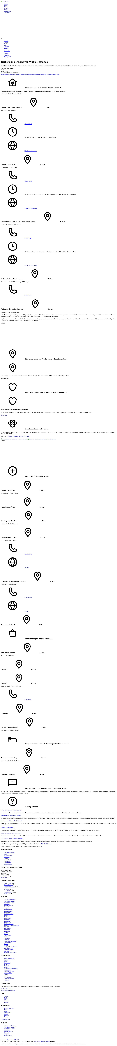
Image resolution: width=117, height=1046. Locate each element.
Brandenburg (7, 963)
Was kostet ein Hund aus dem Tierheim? (11, 815)
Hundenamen (7, 916)
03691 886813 (28, 699)
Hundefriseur (7, 912)
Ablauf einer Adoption (12, 436)
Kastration (6, 951)
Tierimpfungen (7, 935)
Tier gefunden (47, 74)
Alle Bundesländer (5, 1019)
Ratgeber (6, 9)
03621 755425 (28, 181)
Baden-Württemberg (9, 958)
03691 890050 (28, 124)
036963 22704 (28, 295)
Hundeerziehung (8, 911)
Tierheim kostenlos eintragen (8, 990)
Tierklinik (6, 936)
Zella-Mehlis (7, 890)
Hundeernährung (8, 909)
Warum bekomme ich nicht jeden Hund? (11, 833)
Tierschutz (6, 939)
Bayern (5, 960)
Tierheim (6, 4)
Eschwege (6, 889)
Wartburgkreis (7, 56)
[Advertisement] (58, 26)
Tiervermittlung (8, 942)
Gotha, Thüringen (8, 885)
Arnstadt (6, 893)
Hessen (5, 967)
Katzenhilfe (7, 926)
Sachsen (6, 975)
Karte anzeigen (4, 378)
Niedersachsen (7, 970)
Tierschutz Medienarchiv (10, 941)
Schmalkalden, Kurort (9, 886)
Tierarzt (30, 74)
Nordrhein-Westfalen (9, 971)
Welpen (6, 945)
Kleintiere (6, 8)
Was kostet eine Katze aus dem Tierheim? (11, 821)
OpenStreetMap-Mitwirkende (42, 1041)
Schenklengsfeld (8, 892)
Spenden (6, 932)
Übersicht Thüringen (46, 844)
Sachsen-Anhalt (8, 977)
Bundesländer (7, 11)
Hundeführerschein (8, 914)
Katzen (5, 7)
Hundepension (7, 918)
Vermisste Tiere (18, 74)
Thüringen (6, 55)
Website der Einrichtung (31, 151)
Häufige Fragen (55, 74)
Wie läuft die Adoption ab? (7, 827)
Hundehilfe (6, 915)
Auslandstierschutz (8, 905)
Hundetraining (7, 922)
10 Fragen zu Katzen (9, 902)
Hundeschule (7, 919)
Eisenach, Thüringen (9, 883)
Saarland (6, 974)
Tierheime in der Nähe (6, 74)
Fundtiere (6, 908)
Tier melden (7, 12)
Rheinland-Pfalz (8, 973)
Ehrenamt (6, 906)
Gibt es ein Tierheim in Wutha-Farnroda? (11, 810)
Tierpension (41, 74)
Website (26, 567)
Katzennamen (7, 928)
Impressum (3, 1040)
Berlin (5, 961)
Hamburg (6, 965)
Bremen (6, 964)
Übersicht (16, 1040)
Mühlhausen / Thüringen (10, 887)
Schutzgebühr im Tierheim (10, 946)
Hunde (5, 5)
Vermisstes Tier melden (6, 989)
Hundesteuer (7, 921)
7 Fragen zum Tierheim (10, 899)
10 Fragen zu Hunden (9, 901)
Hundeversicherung (9, 924)
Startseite (6, 41)
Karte (13, 74)
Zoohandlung (35, 74)
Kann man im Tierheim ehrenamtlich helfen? (12, 838)
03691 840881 (28, 597)
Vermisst (6, 944)
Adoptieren (25, 74)
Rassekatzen (7, 931)
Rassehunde (7, 929)
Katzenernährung (8, 948)
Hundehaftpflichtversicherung (11, 925)
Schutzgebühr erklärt (24, 436)
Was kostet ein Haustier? (10, 952)
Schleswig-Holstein (9, 978)
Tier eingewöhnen (8, 949)
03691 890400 (28, 554)
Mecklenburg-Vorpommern (11, 968)
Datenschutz (10, 1040)
